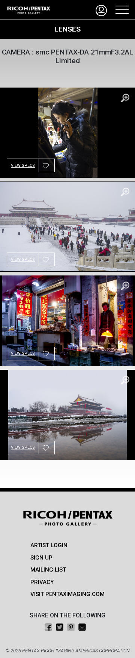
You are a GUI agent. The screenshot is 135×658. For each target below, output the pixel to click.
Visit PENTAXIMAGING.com (67, 594)
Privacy (42, 582)
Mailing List (48, 569)
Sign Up (41, 557)
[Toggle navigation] (120, 9)
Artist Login (49, 545)
